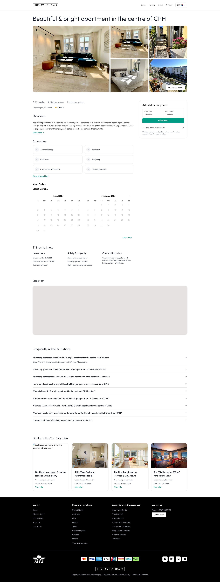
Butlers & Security (119, 534)
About (160, 5)
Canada (75, 534)
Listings (152, 5)
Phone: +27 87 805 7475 (161, 510)
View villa (39, 487)
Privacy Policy (124, 574)
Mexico (75, 538)
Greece (75, 522)
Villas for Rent (38, 514)
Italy (74, 518)
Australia (76, 514)
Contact (169, 5)
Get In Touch (159, 515)
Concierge (116, 538)
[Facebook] (165, 559)
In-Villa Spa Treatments (121, 526)
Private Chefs (117, 514)
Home (143, 5)
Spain (74, 526)
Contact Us (37, 526)
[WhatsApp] (178, 559)
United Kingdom (78, 530)
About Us (36, 522)
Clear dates (127, 238)
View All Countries (79, 543)
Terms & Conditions (140, 574)
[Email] (184, 559)
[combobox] (181, 5)
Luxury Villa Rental (119, 510)
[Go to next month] (130, 196)
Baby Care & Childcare (121, 530)
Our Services (38, 518)
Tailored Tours (117, 518)
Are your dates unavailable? (153, 127)
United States (77, 510)
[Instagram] (171, 559)
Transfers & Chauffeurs (121, 522)
